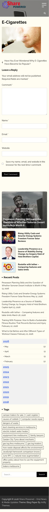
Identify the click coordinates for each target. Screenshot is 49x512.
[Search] (44, 13)
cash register (32, 415)
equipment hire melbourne (15, 435)
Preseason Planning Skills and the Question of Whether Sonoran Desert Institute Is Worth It (24, 222)
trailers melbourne (11, 466)
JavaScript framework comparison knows (21, 452)
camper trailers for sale (13, 415)
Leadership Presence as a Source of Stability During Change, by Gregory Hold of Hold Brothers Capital (31, 253)
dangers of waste (10, 423)
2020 (6, 392)
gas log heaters (34, 443)
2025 (6, 366)
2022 (6, 381)
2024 (6, 371)
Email (5, 134)
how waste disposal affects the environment (23, 447)
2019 (6, 396)
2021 (6, 387)
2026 (6, 341)
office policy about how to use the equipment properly (23, 461)
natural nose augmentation (27, 456)
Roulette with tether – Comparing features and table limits (29, 267)
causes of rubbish (11, 419)
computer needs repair (32, 419)
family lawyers (36, 435)
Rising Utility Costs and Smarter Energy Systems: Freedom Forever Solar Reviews (30, 237)
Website (6, 148)
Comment (7, 85)
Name (5, 120)
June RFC (7, 456)
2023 (6, 376)
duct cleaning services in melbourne (19, 427)
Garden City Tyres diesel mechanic (18, 439)
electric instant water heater (15, 431)
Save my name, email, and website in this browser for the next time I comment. (25, 163)
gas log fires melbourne (13, 443)
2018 (6, 401)
